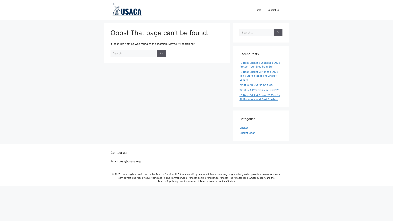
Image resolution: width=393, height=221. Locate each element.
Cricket (243, 127)
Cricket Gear (247, 132)
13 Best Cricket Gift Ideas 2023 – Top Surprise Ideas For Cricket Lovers (259, 75)
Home (258, 9)
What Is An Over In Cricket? (256, 84)
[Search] (161, 53)
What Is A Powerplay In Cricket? (259, 90)
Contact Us (273, 9)
